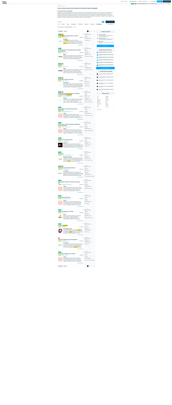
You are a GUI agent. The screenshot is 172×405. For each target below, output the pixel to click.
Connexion (154, 1)
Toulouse (107, 97)
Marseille (107, 96)
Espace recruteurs (166, 1)
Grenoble (107, 105)
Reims (106, 102)
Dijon (98, 106)
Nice (97, 98)
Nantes (107, 98)
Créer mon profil (105, 45)
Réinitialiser (99, 24)
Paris (98, 96)
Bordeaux (98, 101)
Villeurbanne (107, 107)
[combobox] (81, 22)
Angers (107, 106)
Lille (106, 101)
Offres (60, 5)
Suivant (65, 31)
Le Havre (107, 103)
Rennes (98, 102)
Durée (68, 24)
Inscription (159, 1)
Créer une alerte (111, 21)
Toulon (98, 105)
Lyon (98, 97)
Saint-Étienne (99, 103)
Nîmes (98, 107)
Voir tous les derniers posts (105, 68)
